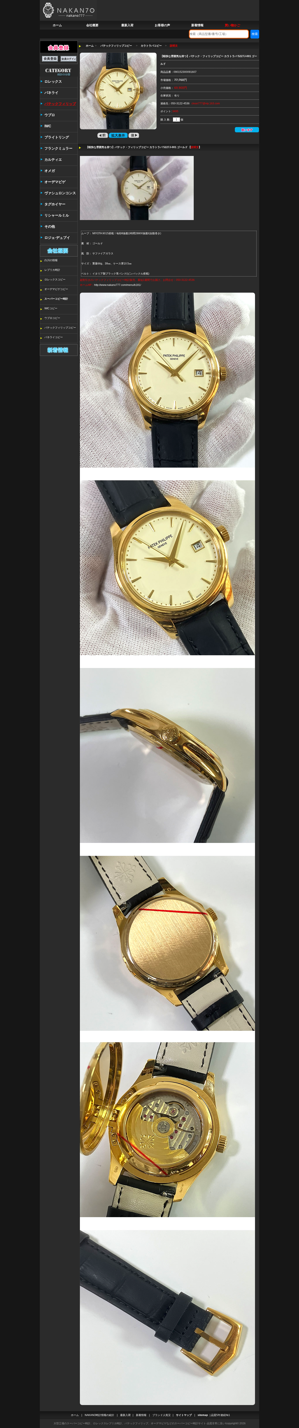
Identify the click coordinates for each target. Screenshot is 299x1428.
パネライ (51, 92)
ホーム (57, 25)
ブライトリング (56, 137)
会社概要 (92, 25)
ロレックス (53, 81)
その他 (49, 226)
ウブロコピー (52, 318)
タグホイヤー (54, 204)
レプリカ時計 (52, 269)
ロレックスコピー (54, 279)
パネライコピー (53, 337)
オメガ (49, 171)
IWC (47, 126)
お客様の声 (162, 25)
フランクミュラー (58, 148)
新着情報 (197, 25)
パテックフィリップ (60, 104)
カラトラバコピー (151, 45)
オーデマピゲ (54, 182)
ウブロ (49, 115)
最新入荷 (127, 25)
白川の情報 (51, 260)
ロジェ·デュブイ (57, 237)
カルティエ (53, 159)
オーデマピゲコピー (56, 289)
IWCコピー (50, 308)
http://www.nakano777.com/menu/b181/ (117, 285)
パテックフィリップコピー (60, 327)
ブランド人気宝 (161, 1415)
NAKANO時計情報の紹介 (99, 1415)
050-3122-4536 (180, 103)
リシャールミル (56, 215)
